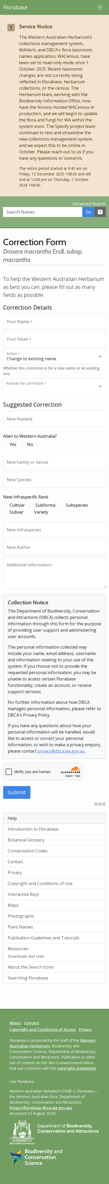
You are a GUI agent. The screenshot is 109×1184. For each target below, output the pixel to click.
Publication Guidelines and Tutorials (43, 938)
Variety (41, 512)
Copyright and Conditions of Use (40, 883)
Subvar (17, 512)
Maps (13, 905)
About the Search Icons (31, 967)
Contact (15, 862)
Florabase (15, 7)
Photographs (21, 916)
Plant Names (20, 927)
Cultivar (17, 505)
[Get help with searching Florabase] (100, 212)
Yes (13, 444)
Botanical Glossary (26, 840)
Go (88, 212)
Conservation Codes (28, 851)
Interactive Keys (23, 894)
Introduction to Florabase (33, 829)
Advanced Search (89, 204)
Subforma (45, 505)
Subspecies (77, 505)
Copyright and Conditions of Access (43, 1029)
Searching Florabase (28, 978)
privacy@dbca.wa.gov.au (61, 751)
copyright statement (76, 1068)
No (30, 444)
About (15, 1022)
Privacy (15, 872)
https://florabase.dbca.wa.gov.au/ (41, 1107)
